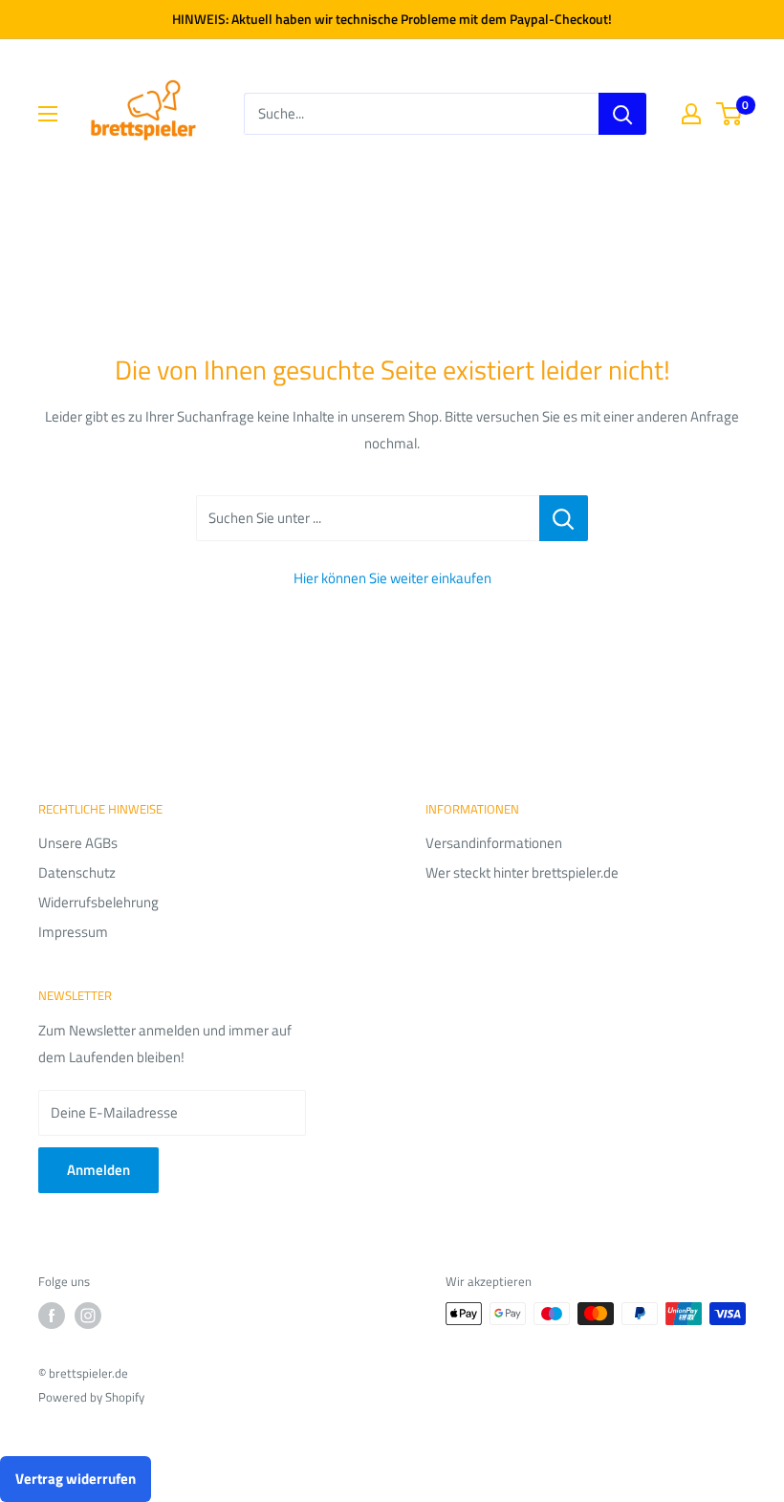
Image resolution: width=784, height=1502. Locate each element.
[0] (730, 113)
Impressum (73, 932)
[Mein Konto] (691, 113)
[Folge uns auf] (51, 1315)
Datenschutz (77, 872)
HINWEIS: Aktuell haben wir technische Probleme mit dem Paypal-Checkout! (392, 19)
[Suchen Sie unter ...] (563, 518)
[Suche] (622, 114)
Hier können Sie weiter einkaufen (392, 578)
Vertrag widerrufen (75, 1479)
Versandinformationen (493, 843)
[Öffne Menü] (47, 113)
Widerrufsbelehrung (98, 902)
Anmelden (98, 1170)
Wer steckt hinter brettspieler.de (522, 872)
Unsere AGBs (78, 843)
